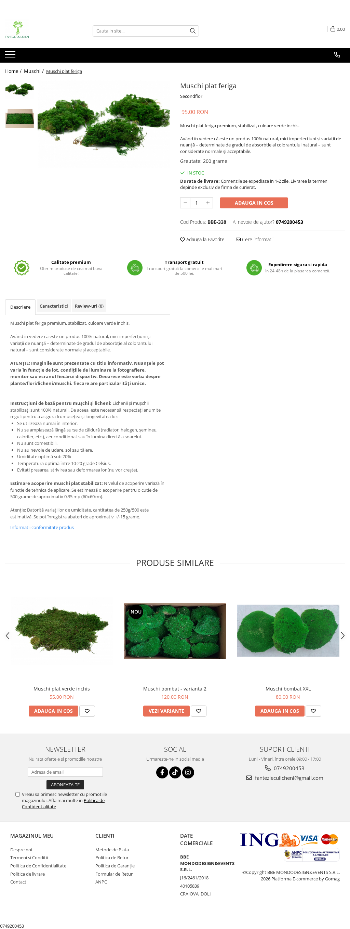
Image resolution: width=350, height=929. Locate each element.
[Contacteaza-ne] (337, 55)
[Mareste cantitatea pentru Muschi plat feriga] (208, 202)
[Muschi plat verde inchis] (62, 631)
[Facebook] (162, 772)
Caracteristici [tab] (54, 306)
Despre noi (21, 850)
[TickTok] (175, 772)
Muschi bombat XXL (288, 688)
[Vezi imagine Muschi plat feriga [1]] (19, 118)
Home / (14, 71)
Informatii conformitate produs (42, 527)
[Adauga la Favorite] (87, 711)
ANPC (101, 882)
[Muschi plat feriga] (104, 124)
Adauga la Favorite (205, 239)
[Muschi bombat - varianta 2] (175, 631)
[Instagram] (188, 772)
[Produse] (11, 56)
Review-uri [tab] (89, 306)
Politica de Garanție (115, 866)
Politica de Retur (112, 857)
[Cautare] (193, 31)
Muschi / (34, 71)
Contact (18, 882)
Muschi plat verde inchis (61, 688)
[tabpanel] (104, 124)
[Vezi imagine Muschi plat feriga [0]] (19, 89)
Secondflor (191, 96)
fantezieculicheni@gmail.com (288, 777)
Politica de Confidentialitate (38, 866)
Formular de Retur (114, 874)
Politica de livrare (27, 874)
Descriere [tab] (20, 307)
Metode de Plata (112, 850)
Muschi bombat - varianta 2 (174, 688)
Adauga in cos (254, 202)
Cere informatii (257, 239)
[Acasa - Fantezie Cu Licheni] (39, 31)
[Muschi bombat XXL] (288, 631)
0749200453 (288, 768)
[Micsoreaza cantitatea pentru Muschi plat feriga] (185, 202)
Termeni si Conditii (29, 857)
